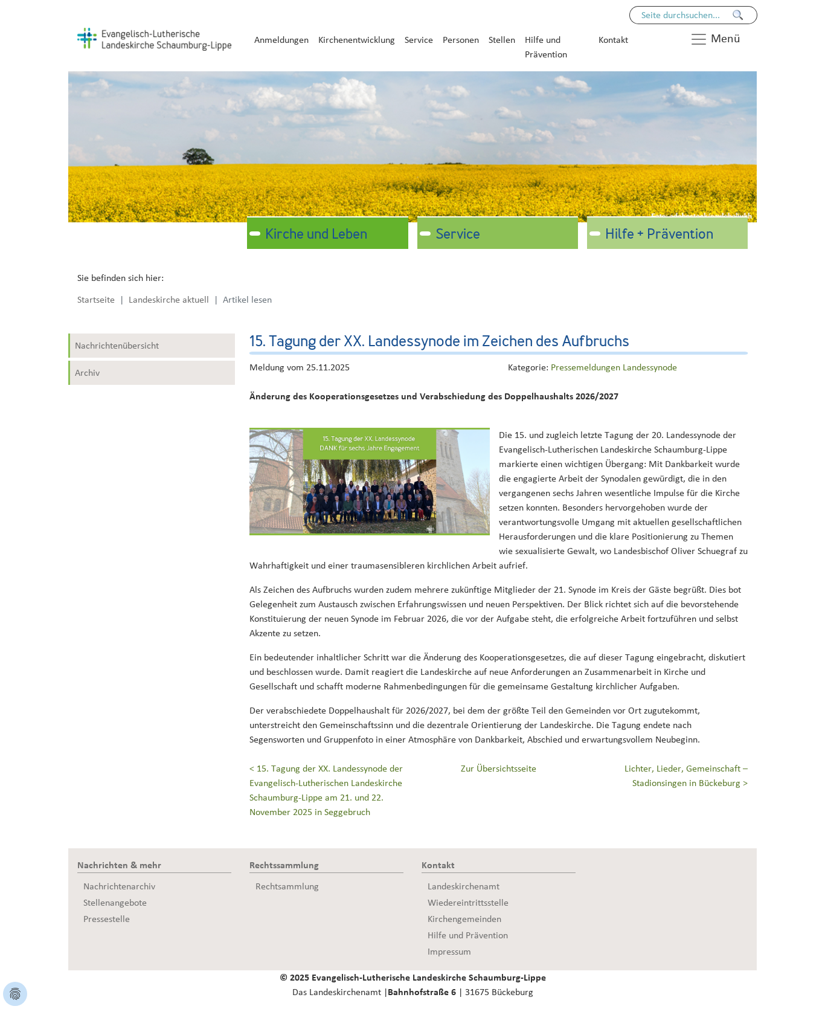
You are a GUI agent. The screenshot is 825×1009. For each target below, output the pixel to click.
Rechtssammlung (284, 865)
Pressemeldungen (587, 367)
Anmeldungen (281, 40)
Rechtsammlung (287, 886)
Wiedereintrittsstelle (468, 902)
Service (419, 40)
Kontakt (613, 40)
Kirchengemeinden (464, 919)
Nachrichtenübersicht (117, 345)
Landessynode (650, 367)
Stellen (502, 40)
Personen (461, 40)
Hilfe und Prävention (546, 47)
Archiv (87, 373)
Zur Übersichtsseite (498, 768)
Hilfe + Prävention (659, 235)
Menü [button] (724, 39)
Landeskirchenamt (463, 886)
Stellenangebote (115, 902)
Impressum (449, 951)
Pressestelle (106, 919)
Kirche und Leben (316, 235)
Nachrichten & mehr (119, 865)
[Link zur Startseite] (154, 39)
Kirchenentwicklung (356, 40)
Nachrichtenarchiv (119, 886)
